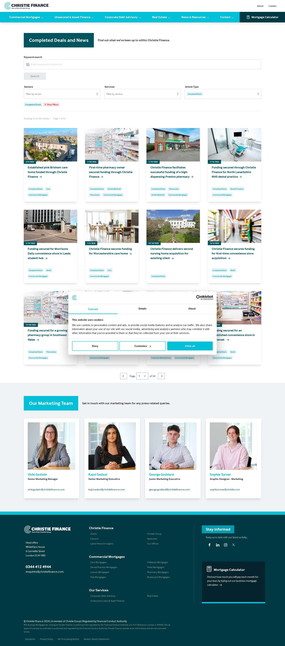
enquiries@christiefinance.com (45, 571)
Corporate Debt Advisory (121, 17)
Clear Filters (52, 104)
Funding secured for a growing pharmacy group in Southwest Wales (47, 334)
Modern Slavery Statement (96, 639)
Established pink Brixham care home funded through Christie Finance (47, 171)
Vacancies (152, 538)
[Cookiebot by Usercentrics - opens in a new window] (198, 297)
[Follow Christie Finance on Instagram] (225, 545)
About (260, 5)
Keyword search (33, 57)
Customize (140, 346)
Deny (95, 346)
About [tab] (192, 308)
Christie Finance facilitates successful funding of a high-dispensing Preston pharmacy (170, 171)
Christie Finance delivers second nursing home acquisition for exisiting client (171, 253)
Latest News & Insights (101, 543)
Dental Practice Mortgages (103, 567)
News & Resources (193, 17)
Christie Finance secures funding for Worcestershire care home (110, 251)
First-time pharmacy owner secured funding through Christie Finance (110, 171)
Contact (225, 17)
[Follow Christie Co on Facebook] (209, 544)
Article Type (192, 86)
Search (34, 76)
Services (109, 86)
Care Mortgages (98, 562)
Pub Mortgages (98, 577)
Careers (272, 5)
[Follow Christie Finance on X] (233, 545)
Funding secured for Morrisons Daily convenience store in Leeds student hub (49, 253)
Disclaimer (30, 639)
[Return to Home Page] (26, 6)
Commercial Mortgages (24, 17)
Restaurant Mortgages (158, 577)
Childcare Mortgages (157, 562)
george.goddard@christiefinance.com (169, 489)
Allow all (190, 346)
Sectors (28, 86)
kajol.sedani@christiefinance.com (106, 489)
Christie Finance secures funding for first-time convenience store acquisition (233, 253)
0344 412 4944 (38, 566)
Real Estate (159, 17)
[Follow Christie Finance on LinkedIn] (217, 545)
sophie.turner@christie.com (225, 489)
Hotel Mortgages (155, 567)
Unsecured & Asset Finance (72, 17)
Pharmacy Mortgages (158, 572)
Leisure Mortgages (99, 572)
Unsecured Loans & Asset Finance (107, 600)
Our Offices (152, 543)
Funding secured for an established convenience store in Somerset (233, 334)
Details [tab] (143, 308)
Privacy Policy (46, 639)
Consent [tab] (93, 309)
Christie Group (154, 533)
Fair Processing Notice (68, 639)
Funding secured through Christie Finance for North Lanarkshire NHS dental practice (234, 171)
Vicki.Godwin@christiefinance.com (46, 489)
